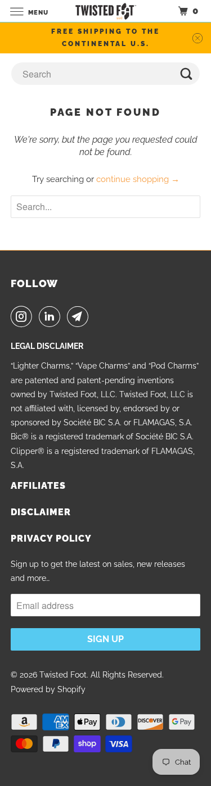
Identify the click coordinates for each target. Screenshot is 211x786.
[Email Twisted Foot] (80, 316)
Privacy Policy (51, 538)
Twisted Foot (63, 674)
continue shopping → (137, 179)
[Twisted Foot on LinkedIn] (52, 316)
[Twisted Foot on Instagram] (24, 316)
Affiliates (38, 485)
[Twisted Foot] (106, 11)
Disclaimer (41, 512)
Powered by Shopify (48, 689)
